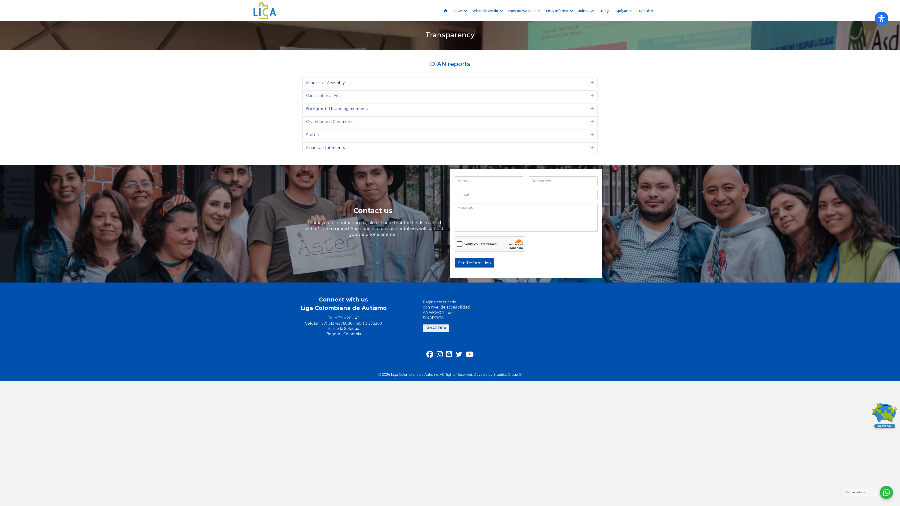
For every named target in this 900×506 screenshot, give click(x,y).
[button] (465, 10)
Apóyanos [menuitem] (623, 11)
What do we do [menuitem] (485, 11)
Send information (474, 263)
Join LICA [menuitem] (586, 11)
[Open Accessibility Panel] (881, 18)
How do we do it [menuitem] (522, 11)
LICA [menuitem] (458, 11)
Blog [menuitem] (605, 11)
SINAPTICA (436, 328)
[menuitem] (445, 10)
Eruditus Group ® (507, 374)
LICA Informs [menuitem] (557, 11)
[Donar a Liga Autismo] (885, 417)
